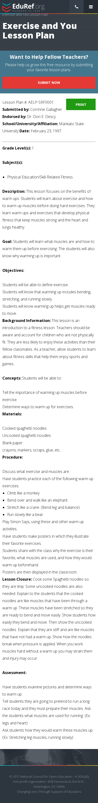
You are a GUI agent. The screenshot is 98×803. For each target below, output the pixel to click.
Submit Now (49, 82)
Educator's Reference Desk (23, 7)
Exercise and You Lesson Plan (25, 14)
